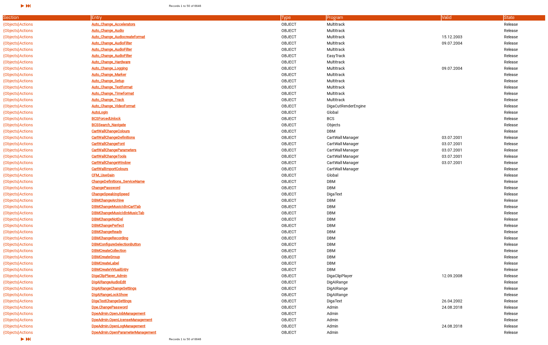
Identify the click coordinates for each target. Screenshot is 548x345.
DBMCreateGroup (106, 257)
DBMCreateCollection (109, 250)
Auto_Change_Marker (109, 74)
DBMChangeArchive (108, 200)
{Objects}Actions (18, 24)
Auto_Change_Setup (108, 81)
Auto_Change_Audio (108, 30)
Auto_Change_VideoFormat (113, 106)
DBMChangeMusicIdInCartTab (116, 206)
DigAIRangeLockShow (110, 294)
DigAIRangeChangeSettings (114, 288)
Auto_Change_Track (108, 99)
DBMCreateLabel (105, 263)
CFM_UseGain (103, 175)
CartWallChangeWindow (111, 162)
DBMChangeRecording (110, 238)
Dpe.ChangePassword (110, 307)
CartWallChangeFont (108, 143)
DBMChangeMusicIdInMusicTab (118, 213)
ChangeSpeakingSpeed (110, 194)
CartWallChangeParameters (114, 150)
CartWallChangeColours (111, 131)
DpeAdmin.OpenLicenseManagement (122, 320)
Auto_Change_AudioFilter (112, 43)
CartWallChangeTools (109, 156)
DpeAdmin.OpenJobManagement (118, 313)
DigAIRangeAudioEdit (109, 282)
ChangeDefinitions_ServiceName (118, 181)
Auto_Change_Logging (110, 68)
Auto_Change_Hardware (111, 62)
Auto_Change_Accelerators (113, 24)
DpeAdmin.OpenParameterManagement (124, 332)
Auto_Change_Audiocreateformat (118, 37)
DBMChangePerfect (108, 225)
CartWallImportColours (110, 169)
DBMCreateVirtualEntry (110, 269)
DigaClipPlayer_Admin (109, 276)
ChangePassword (106, 188)
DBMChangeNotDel (107, 219)
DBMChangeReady (107, 232)
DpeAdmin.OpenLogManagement (118, 326)
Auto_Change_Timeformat (113, 93)
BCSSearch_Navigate (109, 125)
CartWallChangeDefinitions (113, 137)
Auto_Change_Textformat (112, 87)
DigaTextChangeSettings (112, 301)
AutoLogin (100, 112)
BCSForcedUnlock (106, 118)
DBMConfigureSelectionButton (116, 244)
